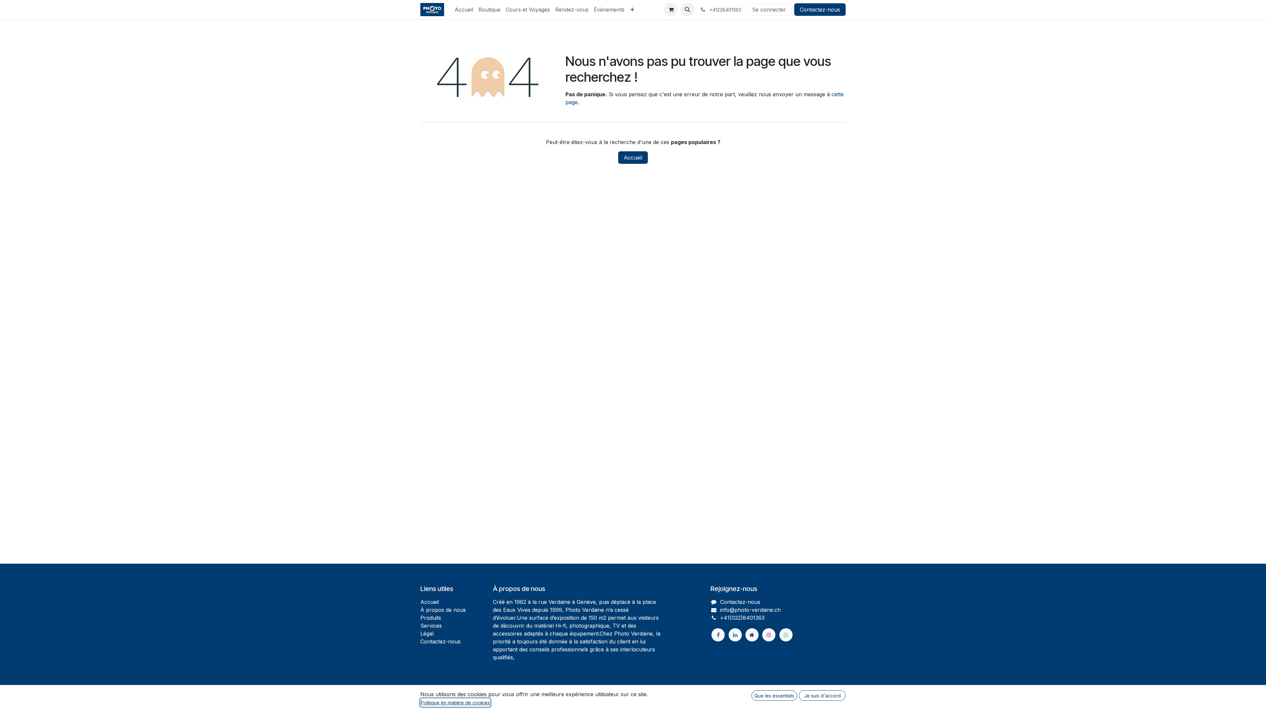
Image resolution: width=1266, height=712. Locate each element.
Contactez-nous (820, 9)
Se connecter (769, 9)
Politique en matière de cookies (455, 702)
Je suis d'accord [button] (822, 695)
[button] (687, 9)
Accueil (633, 157)
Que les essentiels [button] (774, 695)
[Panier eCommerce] (671, 9)
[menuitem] (464, 9)
